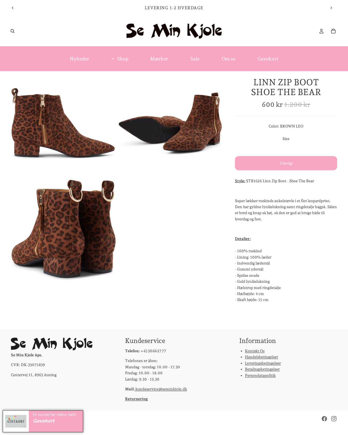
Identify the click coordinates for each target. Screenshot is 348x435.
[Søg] (12, 31)
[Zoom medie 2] (169, 123)
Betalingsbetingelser (262, 369)
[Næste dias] (331, 8)
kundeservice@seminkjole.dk (161, 389)
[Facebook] (324, 418)
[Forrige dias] (13, 8)
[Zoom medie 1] (63, 123)
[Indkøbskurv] (333, 31)
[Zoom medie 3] (63, 229)
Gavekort (43, 421)
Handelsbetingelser (261, 357)
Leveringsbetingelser (263, 363)
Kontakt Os (255, 351)
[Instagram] (334, 418)
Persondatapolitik (260, 375)
